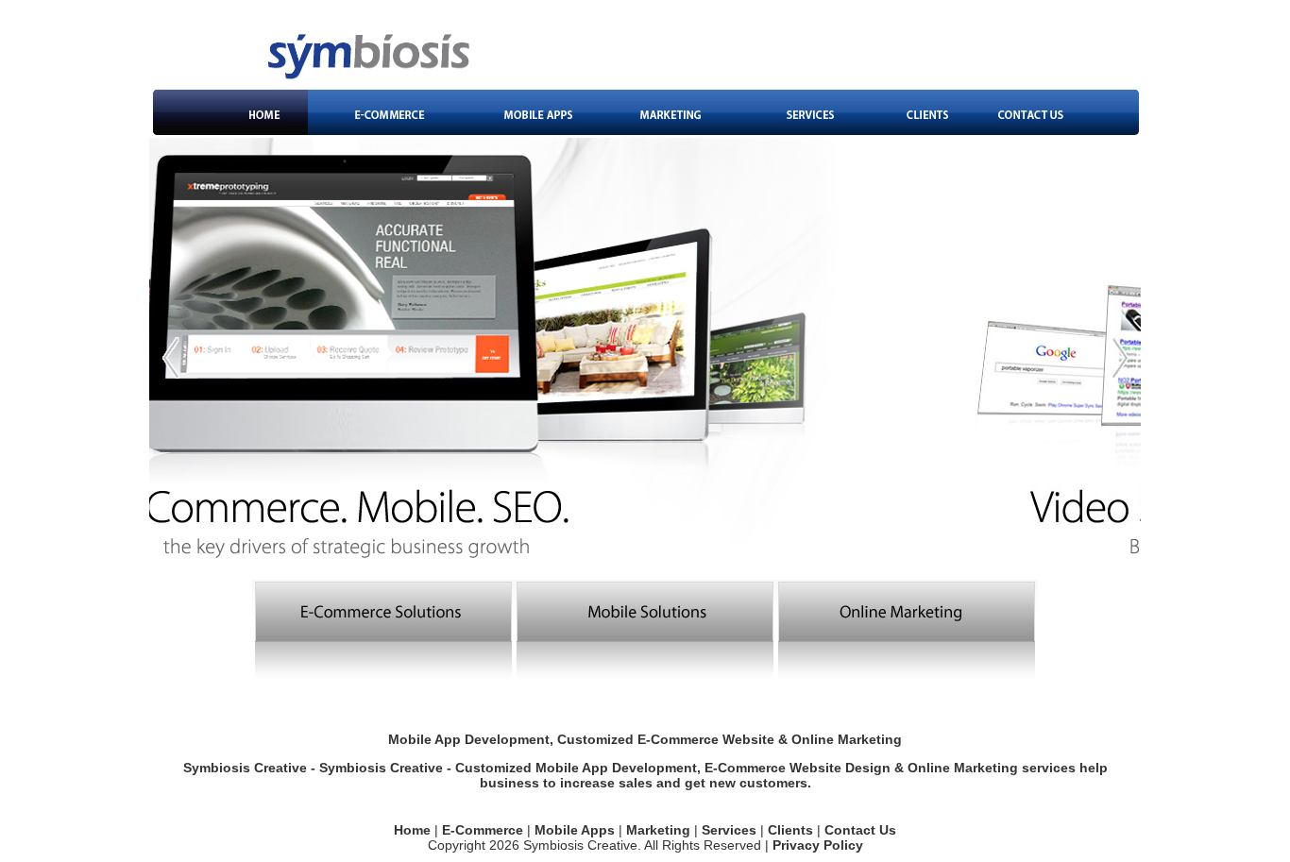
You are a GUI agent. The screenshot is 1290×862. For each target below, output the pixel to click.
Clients (790, 829)
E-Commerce (482, 829)
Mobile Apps (575, 829)
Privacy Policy (817, 845)
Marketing (658, 829)
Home (412, 829)
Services (729, 829)
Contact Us (860, 829)
